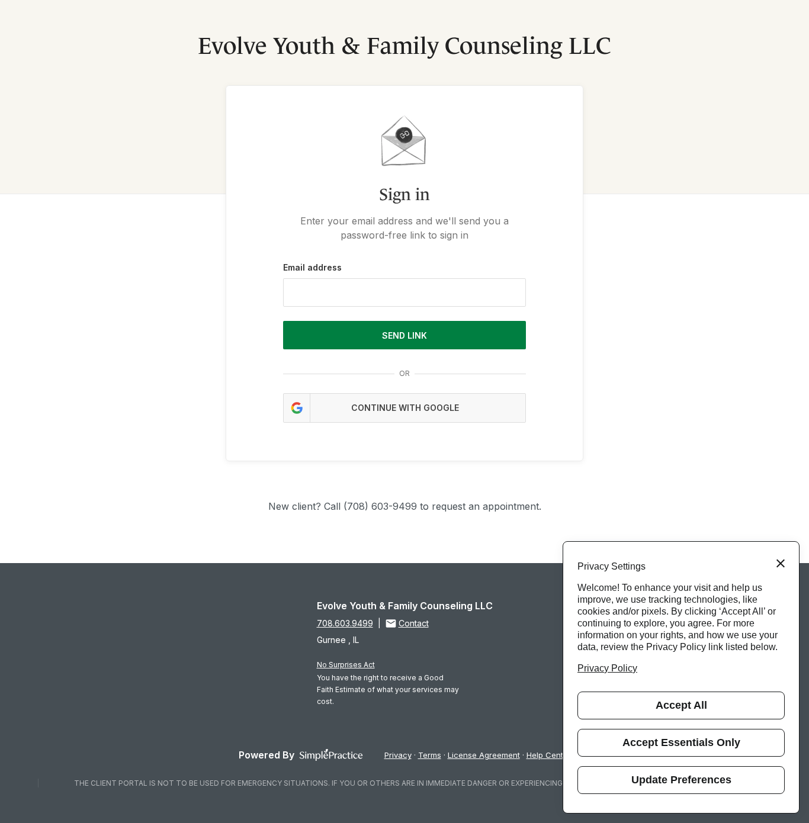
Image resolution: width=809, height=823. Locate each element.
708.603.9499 (345, 623)
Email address (312, 267)
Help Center (549, 755)
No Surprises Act (346, 664)
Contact (414, 623)
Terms (429, 755)
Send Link (404, 335)
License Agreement (484, 755)
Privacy (398, 755)
